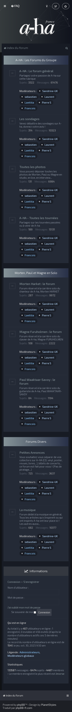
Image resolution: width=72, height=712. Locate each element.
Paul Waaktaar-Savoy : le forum (37, 381)
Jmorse (60, 673)
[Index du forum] (36, 26)
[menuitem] (15, 6)
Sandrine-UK (50, 91)
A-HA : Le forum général (36, 71)
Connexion (14, 581)
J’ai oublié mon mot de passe (24, 607)
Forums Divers (36, 441)
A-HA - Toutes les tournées (38, 218)
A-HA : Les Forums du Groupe (36, 60)
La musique (27, 510)
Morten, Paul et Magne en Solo (36, 273)
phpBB (21, 704)
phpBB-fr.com (24, 707)
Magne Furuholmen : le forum (40, 332)
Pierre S (46, 102)
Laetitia (29, 102)
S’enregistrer (31, 581)
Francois (30, 108)
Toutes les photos (32, 167)
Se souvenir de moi (22, 612)
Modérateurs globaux (21, 655)
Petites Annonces (32, 452)
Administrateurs (29, 652)
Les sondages (29, 119)
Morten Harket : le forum (37, 284)
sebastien (31, 96)
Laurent (49, 96)
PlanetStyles (48, 704)
